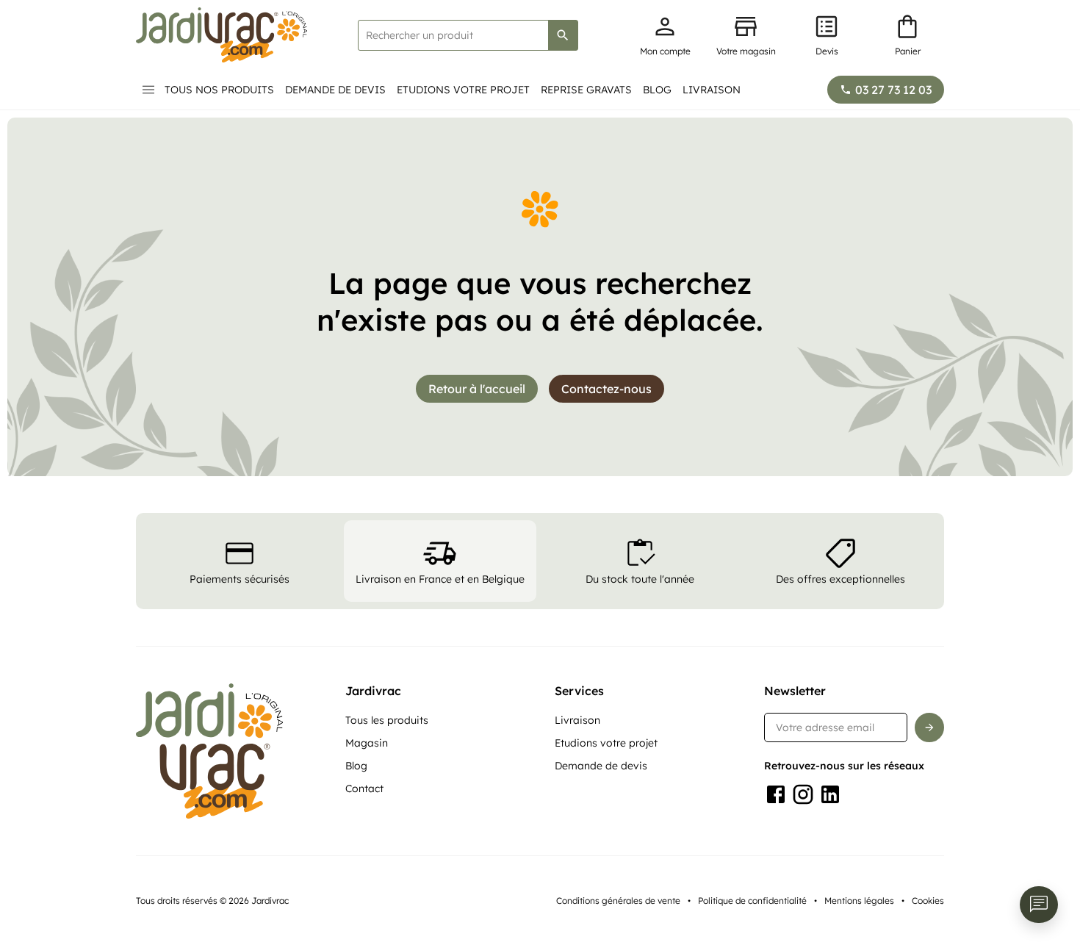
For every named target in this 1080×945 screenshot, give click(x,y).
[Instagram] (803, 794)
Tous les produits (386, 720)
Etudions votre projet (463, 89)
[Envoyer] (929, 727)
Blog (657, 89)
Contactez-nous (606, 388)
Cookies (928, 900)
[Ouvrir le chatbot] (1039, 904)
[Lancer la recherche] (562, 35)
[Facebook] (776, 794)
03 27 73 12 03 (893, 89)
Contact (364, 788)
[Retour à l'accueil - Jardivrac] (221, 34)
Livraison (712, 89)
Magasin (366, 743)
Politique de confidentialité (752, 900)
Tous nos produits (219, 89)
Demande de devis (335, 89)
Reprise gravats (586, 89)
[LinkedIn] (830, 794)
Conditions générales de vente (618, 900)
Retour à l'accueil (476, 388)
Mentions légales (859, 900)
